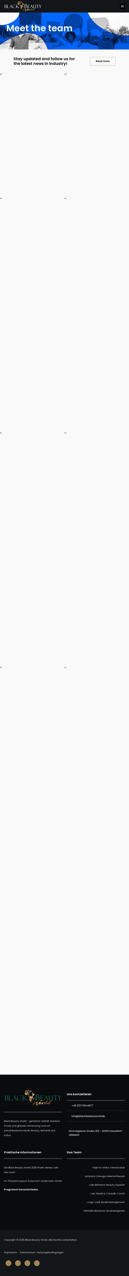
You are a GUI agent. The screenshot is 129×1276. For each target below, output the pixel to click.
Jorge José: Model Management (106, 1202)
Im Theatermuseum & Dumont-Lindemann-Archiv (33, 1181)
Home (9, 37)
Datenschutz (27, 1252)
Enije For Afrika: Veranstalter (108, 1167)
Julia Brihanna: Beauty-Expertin (107, 1184)
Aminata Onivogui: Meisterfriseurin (105, 1176)
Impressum (10, 1252)
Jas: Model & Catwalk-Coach (108, 1193)
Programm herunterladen (21, 1189)
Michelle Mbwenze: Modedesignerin (104, 1210)
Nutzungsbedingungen (50, 1252)
